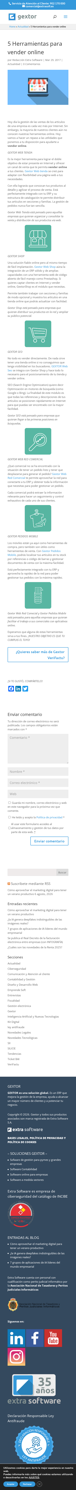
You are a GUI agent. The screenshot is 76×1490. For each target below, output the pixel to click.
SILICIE (12, 1048)
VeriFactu (13, 1064)
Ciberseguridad (17, 968)
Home (12, 26)
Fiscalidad (14, 1000)
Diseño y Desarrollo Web (23, 984)
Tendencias (14, 1053)
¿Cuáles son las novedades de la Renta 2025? (35, 947)
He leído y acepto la (38, 817)
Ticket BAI (13, 1059)
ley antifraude (16, 1027)
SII (9, 1043)
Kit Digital (13, 1022)
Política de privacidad (49, 817)
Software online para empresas (29, 1174)
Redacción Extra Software (27, 60)
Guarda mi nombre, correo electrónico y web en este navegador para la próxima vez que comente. (37, 806)
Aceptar (10, 1484)
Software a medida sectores (27, 1180)
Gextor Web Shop (45, 266)
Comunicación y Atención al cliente (29, 974)
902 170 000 (57, 3)
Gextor (12, 1011)
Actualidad (23, 26)
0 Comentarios (31, 64)
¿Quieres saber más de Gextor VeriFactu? (40, 654)
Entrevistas (14, 995)
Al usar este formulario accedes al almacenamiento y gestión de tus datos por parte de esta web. (37, 828)
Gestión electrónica (19, 1006)
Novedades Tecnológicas (22, 1037)
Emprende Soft (17, 990)
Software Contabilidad (23, 1169)
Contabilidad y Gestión (21, 979)
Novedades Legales (19, 1032)
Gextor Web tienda (36, 171)
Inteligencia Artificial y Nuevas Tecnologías (33, 1016)
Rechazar (27, 1484)
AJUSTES (34, 1477)
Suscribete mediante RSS (30, 883)
